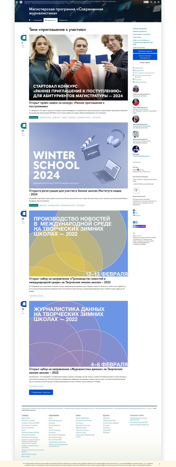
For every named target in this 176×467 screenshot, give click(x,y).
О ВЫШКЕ (25, 415)
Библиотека (106, 418)
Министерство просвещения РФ (139, 422)
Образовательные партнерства (57, 442)
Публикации (106, 432)
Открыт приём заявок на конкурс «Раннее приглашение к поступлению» (66, 104)
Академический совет (141, 82)
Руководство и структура (28, 420)
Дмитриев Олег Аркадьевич (140, 109)
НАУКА (78, 415)
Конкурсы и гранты (81, 432)
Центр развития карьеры (55, 437)
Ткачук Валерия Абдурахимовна (141, 156)
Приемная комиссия (145, 51)
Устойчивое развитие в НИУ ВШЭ (31, 423)
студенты (64, 117)
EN (147, 2)
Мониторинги (79, 423)
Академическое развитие (82, 430)
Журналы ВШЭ (107, 430)
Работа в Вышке (26, 456)
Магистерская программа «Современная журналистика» (66, 11)
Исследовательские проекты (84, 420)
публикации (72, 117)
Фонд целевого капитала (28, 435)
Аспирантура (52, 432)
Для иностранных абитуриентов (145, 57)
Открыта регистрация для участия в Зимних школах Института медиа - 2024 (75, 192)
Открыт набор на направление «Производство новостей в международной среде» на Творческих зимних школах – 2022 (70, 280)
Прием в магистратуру (55, 430)
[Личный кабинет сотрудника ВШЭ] (155, 2)
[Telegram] (136, 222)
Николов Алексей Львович (140, 96)
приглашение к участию (83, 117)
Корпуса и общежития (28, 427)
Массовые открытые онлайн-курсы (139, 424)
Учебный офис (137, 162)
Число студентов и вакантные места (145, 73)
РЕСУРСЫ (106, 415)
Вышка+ (51, 427)
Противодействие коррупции (30, 437)
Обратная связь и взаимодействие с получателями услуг (58, 445)
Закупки (24, 430)
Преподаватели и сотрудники (29, 425)
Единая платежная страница (29, 454)
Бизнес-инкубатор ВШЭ (55, 439)
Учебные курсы (139, 68)
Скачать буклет (145, 62)
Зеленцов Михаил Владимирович (141, 126)
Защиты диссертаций (81, 427)
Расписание (138, 79)
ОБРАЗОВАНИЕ (54, 415)
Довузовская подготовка (55, 420)
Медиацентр (106, 427)
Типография (106, 425)
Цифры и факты (26, 418)
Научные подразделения (82, 418)
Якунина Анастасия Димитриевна (142, 141)
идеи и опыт (43, 205)
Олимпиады (52, 423)
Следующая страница (40, 392)
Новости (149, 408)
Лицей (50, 418)
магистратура (96, 117)
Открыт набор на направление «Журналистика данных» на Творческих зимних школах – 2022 (75, 370)
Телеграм (137, 215)
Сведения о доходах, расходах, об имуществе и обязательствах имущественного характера (31, 441)
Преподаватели (139, 70)
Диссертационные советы (83, 425)
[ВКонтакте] (134, 222)
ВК (135, 210)
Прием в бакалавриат (54, 425)
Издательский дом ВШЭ (109, 420)
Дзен (136, 213)
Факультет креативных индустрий (104, 408)
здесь (118, 463)
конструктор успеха (45, 117)
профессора (56, 117)
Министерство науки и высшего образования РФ (138, 419)
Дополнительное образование (57, 435)
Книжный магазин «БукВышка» (111, 423)
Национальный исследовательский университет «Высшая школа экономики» (42, 408)
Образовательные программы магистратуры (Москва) (79, 408)
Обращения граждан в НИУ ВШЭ (30, 432)
